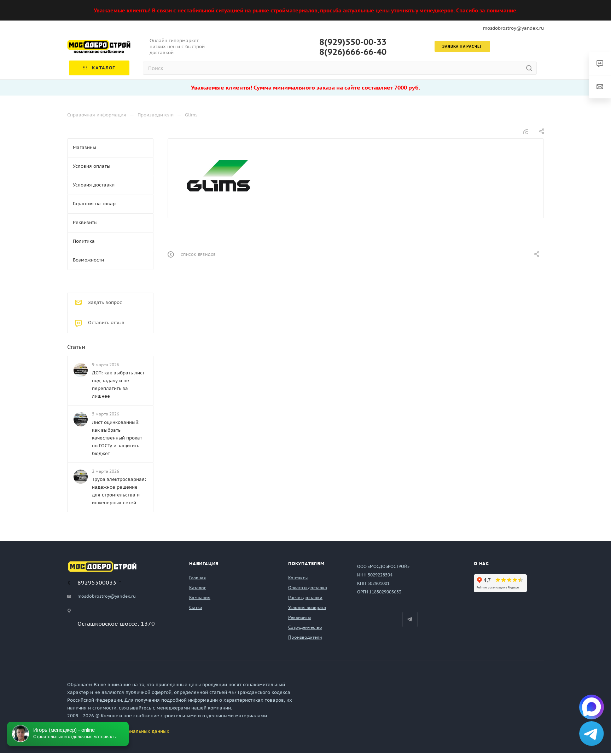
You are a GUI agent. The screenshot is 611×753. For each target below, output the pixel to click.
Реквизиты (299, 617)
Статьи (76, 346)
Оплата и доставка (307, 587)
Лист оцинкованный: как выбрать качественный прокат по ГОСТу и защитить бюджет (117, 437)
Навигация (204, 564)
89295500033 (96, 582)
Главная (197, 577)
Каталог (197, 587)
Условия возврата (307, 607)
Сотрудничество (305, 627)
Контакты (298, 577)
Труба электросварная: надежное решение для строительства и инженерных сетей (119, 491)
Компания (199, 597)
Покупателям (306, 564)
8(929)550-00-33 (352, 42)
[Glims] (218, 175)
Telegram (410, 619)
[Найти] (529, 68)
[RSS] (525, 131)
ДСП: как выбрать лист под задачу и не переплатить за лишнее (118, 384)
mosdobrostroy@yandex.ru (513, 28)
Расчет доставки (305, 597)
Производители (305, 637)
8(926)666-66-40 (352, 52)
